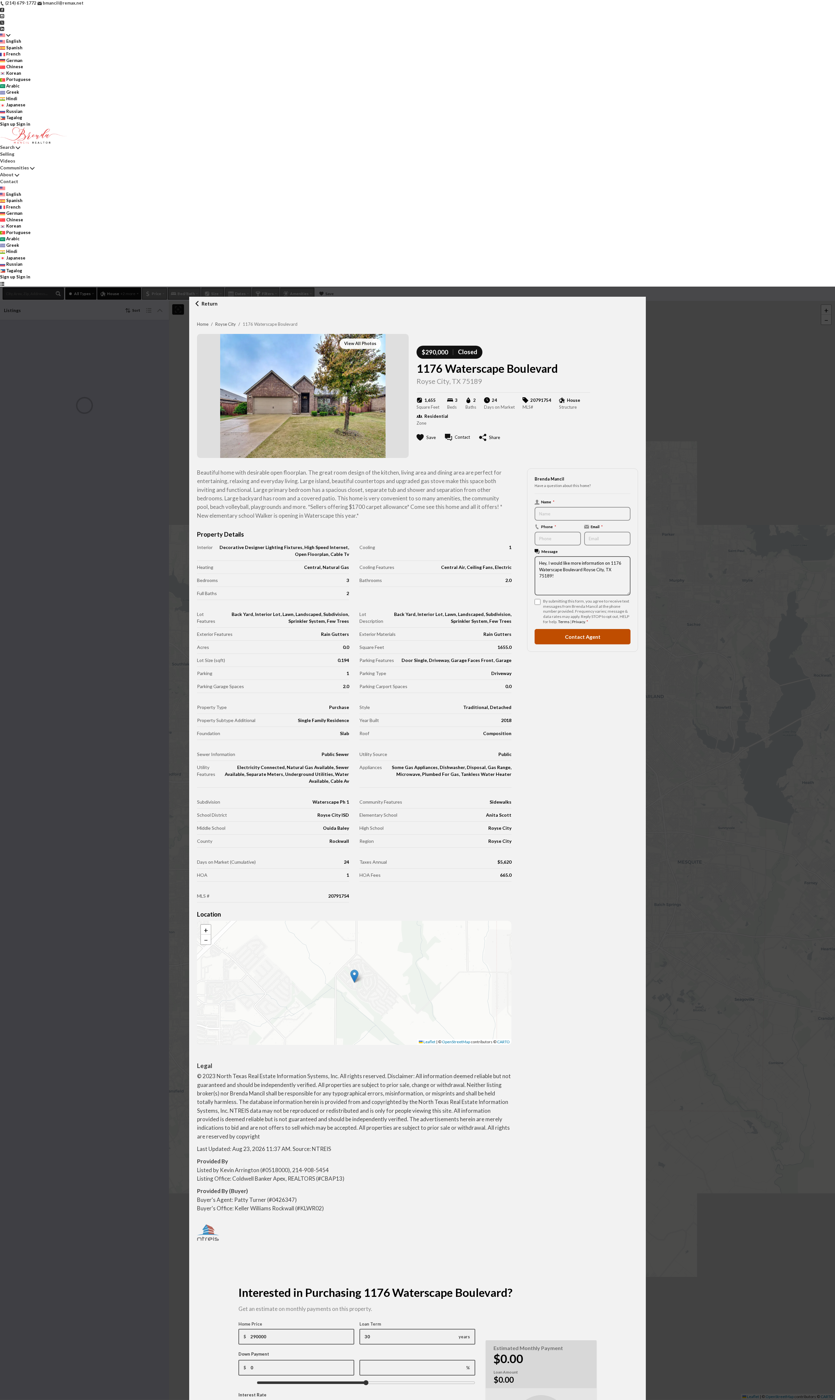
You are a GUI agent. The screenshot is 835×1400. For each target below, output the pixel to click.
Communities (14, 167)
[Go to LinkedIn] (2, 28)
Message (549, 551)
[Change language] (5, 35)
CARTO (503, 1041)
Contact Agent (582, 636)
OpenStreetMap (456, 1041)
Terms (563, 621)
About (7, 174)
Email (597, 526)
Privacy (578, 621)
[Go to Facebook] (2, 9)
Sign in (23, 124)
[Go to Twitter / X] (2, 22)
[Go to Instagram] (2, 15)
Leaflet (429, 1041)
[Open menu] (2, 283)
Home (202, 324)
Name (547, 501)
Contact (9, 181)
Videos (7, 161)
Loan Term (370, 1324)
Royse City (225, 324)
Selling (7, 154)
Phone (548, 526)
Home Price (250, 1324)
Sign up (7, 124)
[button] (354, 976)
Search (7, 147)
